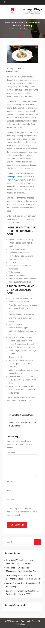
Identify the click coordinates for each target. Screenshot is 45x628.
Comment (11, 453)
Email (10, 490)
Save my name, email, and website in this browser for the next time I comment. (22, 511)
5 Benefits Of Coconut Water (22, 415)
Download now (13, 222)
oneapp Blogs (32, 9)
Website (10, 499)
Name (10, 481)
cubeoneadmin (12, 72)
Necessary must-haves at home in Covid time (22, 424)
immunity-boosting (14, 176)
